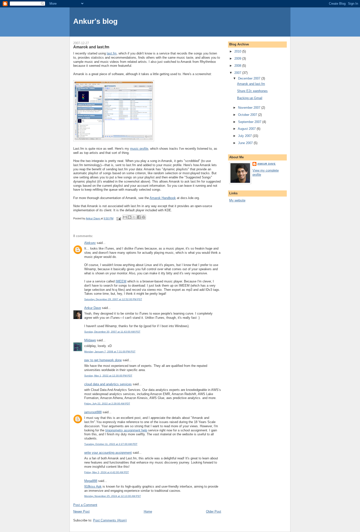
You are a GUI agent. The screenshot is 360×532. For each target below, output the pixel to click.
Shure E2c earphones (252, 91)
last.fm (112, 53)
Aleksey (90, 243)
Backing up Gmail (249, 98)
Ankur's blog (95, 21)
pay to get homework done (103, 360)
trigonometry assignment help (126, 430)
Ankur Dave (92, 308)
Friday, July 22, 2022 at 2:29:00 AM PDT (107, 403)
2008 (238, 65)
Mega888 (90, 481)
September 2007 (250, 122)
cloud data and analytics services (108, 384)
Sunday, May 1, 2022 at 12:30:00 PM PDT (108, 375)
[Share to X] (134, 217)
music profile (139, 148)
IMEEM (121, 281)
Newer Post (81, 511)
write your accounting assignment (108, 452)
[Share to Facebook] (138, 217)
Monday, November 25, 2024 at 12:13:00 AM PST (112, 496)
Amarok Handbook (163, 198)
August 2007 (247, 129)
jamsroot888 (93, 412)
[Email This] (124, 217)
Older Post (213, 511)
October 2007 (248, 115)
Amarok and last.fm (251, 84)
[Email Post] (118, 218)
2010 (238, 51)
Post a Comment (85, 505)
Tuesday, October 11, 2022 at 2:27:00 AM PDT (110, 444)
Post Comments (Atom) (110, 520)
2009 (238, 58)
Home (148, 511)
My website (237, 200)
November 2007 (249, 107)
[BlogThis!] (129, 217)
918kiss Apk (93, 486)
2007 (238, 73)
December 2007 (249, 78)
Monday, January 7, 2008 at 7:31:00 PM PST (109, 351)
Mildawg (90, 340)
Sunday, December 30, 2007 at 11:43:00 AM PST (112, 331)
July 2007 (245, 136)
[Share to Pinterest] (143, 217)
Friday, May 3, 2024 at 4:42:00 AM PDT (106, 472)
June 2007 (246, 143)
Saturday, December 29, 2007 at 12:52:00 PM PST (113, 299)
